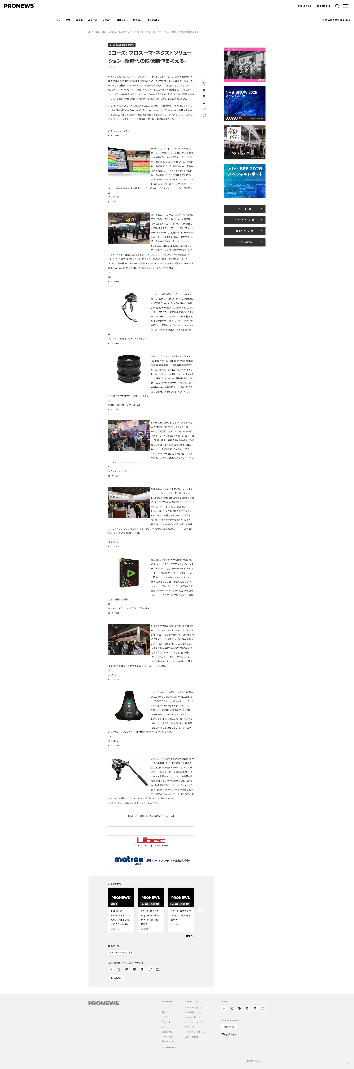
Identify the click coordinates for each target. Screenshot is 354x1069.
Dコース (169, 815)
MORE (189, 936)
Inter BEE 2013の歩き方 (122, 44)
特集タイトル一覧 (244, 231)
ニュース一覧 (244, 209)
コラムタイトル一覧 (244, 220)
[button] (201, 910)
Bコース (133, 815)
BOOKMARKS (323, 6)
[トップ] (89, 32)
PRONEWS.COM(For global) (336, 19)
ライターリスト (245, 242)
